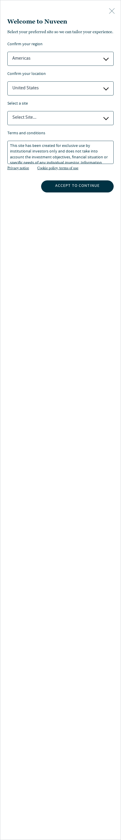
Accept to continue (77, 186)
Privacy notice (18, 168)
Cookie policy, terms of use (57, 168)
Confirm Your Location (26, 74)
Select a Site (17, 103)
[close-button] (112, 11)
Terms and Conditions (26, 133)
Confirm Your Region (25, 44)
